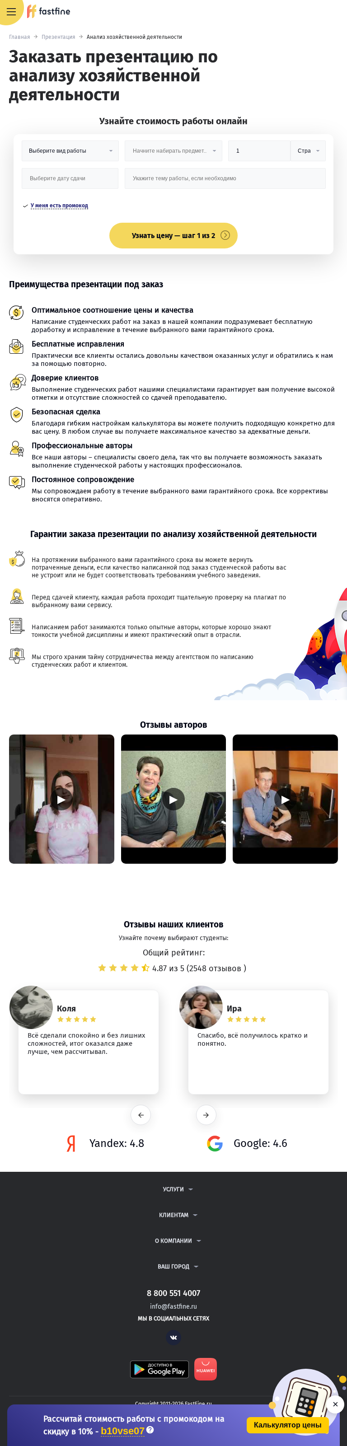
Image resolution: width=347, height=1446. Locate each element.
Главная (19, 37)
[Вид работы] (70, 154)
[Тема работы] (225, 182)
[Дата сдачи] (70, 182)
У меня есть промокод (59, 205)
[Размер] (259, 154)
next (206, 1115)
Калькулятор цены (288, 1425)
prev (141, 1115)
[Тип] (308, 154)
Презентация (58, 37)
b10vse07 (123, 1431)
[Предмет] (173, 154)
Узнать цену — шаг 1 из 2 (173, 235)
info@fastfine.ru (173, 1306)
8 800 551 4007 (313, 12)
